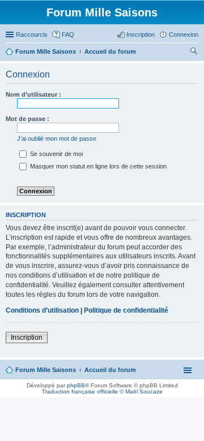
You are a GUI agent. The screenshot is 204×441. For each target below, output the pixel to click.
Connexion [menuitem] (183, 34)
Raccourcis (32, 34)
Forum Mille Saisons (45, 369)
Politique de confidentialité (126, 310)
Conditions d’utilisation (42, 310)
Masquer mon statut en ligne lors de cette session (97, 166)
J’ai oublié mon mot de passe (56, 138)
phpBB (76, 385)
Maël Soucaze (144, 391)
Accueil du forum (110, 369)
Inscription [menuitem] (140, 34)
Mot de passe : (27, 118)
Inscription (26, 337)
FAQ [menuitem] (68, 34)
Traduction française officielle (80, 391)
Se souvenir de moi (55, 153)
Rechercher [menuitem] (193, 52)
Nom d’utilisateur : (33, 94)
